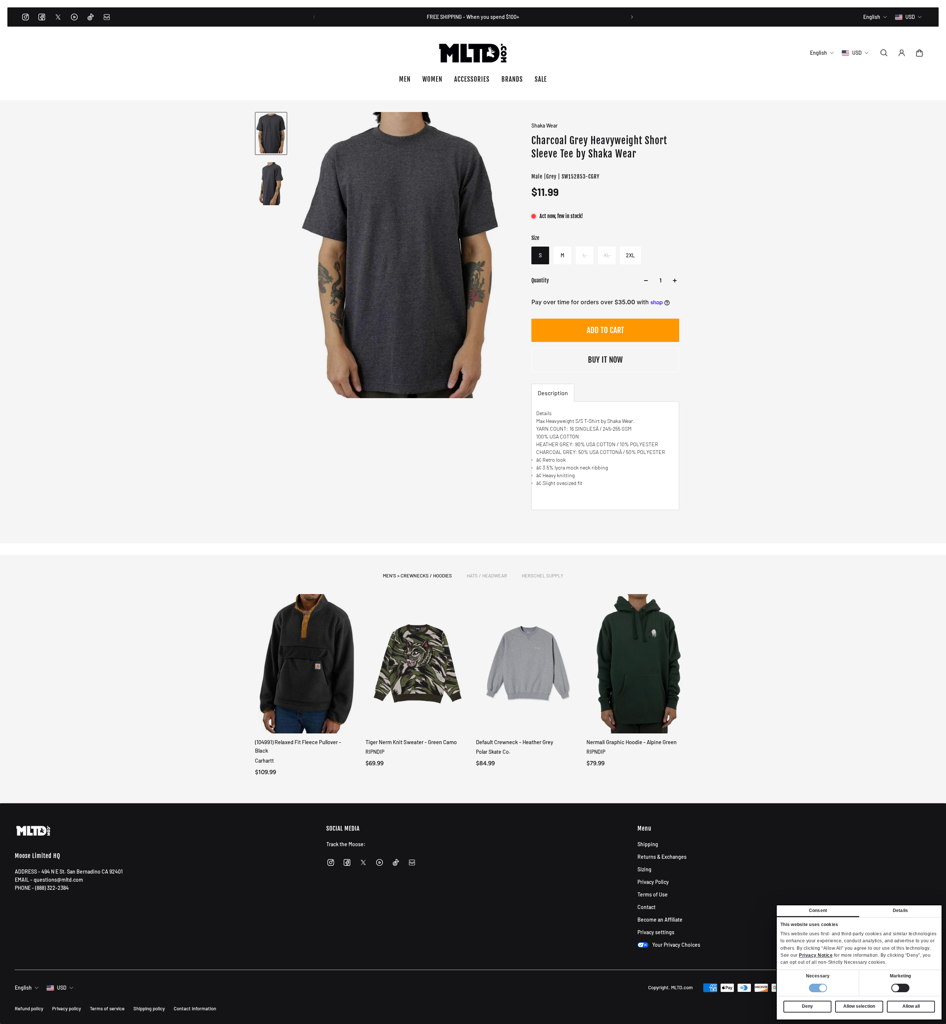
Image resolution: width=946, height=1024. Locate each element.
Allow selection (859, 1006)
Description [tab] (553, 392)
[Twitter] (58, 17)
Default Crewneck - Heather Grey (514, 742)
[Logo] (473, 53)
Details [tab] (900, 910)
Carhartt (264, 760)
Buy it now (605, 359)
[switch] (900, 988)
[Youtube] (74, 17)
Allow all (911, 1006)
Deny (807, 1006)
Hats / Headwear (487, 576)
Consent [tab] (818, 910)
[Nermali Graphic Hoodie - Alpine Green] (638, 663)
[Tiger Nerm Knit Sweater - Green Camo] (417, 663)
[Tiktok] (90, 17)
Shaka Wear (544, 125)
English (23, 987)
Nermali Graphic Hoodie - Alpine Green (631, 742)
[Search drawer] (884, 53)
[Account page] (902, 53)
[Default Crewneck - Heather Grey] (528, 663)
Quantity (540, 280)
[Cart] (919, 53)
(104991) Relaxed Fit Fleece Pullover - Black (298, 746)
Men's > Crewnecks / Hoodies (417, 576)
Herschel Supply (543, 576)
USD (62, 987)
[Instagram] (25, 17)
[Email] (107, 17)
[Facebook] (42, 17)
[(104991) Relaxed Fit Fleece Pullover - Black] (307, 663)
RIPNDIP (374, 752)
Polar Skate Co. (493, 752)
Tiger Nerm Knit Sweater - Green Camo (411, 742)
